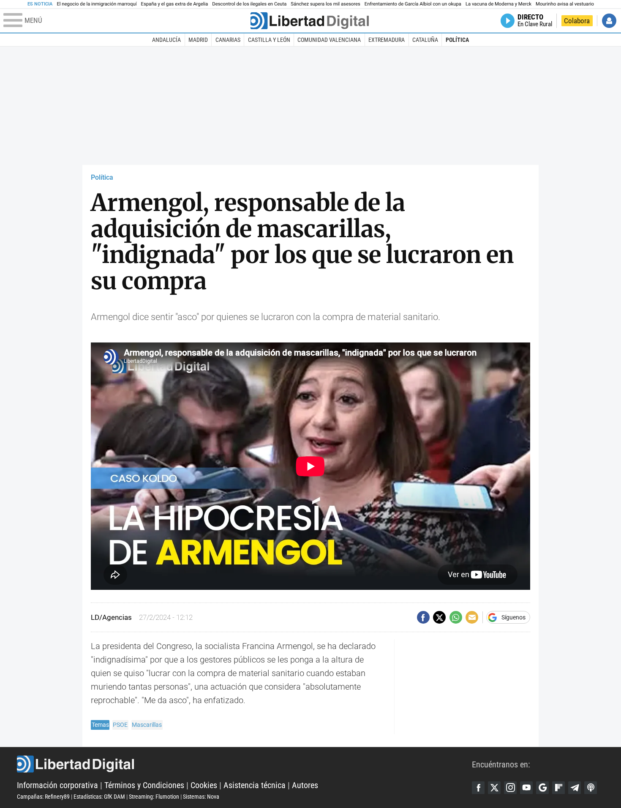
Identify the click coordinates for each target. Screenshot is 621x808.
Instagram (510, 787)
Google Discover (542, 787)
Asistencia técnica (254, 785)
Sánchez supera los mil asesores (325, 4)
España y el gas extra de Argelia (174, 4)
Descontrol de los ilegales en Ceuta (249, 4)
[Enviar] (455, 617)
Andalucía (166, 39)
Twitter (494, 787)
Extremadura (386, 39)
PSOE (120, 724)
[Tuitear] (439, 617)
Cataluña (425, 39)
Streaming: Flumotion (154, 796)
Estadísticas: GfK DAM (99, 796)
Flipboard (558, 787)
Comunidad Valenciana (329, 39)
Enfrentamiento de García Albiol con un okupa (413, 4)
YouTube (526, 787)
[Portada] (309, 20)
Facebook (478, 787)
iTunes (590, 787)
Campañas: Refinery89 (43, 796)
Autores (305, 785)
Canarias (227, 39)
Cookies (204, 785)
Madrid (198, 39)
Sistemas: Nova (201, 796)
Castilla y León (269, 39)
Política (457, 39)
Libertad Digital (244, 764)
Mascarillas (147, 724)
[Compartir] (423, 617)
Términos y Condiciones (144, 785)
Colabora (577, 20)
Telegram (574, 787)
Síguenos (513, 617)
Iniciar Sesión (609, 21)
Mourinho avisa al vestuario (565, 4)
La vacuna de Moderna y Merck (498, 4)
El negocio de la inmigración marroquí (96, 4)
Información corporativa (57, 785)
